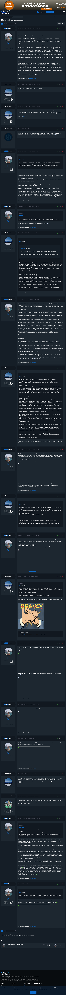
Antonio (21, 215)
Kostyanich (8, 84)
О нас (25, 985)
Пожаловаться (31, 28)
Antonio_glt (8, 128)
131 (12, 934)
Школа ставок (15, 985)
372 (20, 935)
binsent (24, 116)
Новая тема (60, 23)
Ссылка (38, 28)
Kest (20, 241)
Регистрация (49, 12)
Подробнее (51, 989)
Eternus (10, 28)
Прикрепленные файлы (23, 632)
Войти (58, 12)
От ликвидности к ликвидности (15, 944)
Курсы (3, 985)
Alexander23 (8, 796)
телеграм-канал (32, 78)
